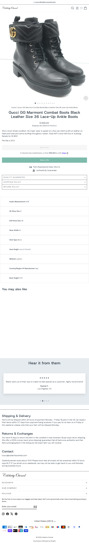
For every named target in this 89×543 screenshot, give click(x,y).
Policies (6, 493)
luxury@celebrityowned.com (14, 455)
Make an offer (44, 161)
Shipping (35, 126)
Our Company (9, 488)
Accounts (7, 483)
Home (13, 107)
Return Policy (11, 187)
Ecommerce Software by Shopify (44, 541)
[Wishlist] (81, 8)
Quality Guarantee (14, 177)
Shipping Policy (12, 182)
